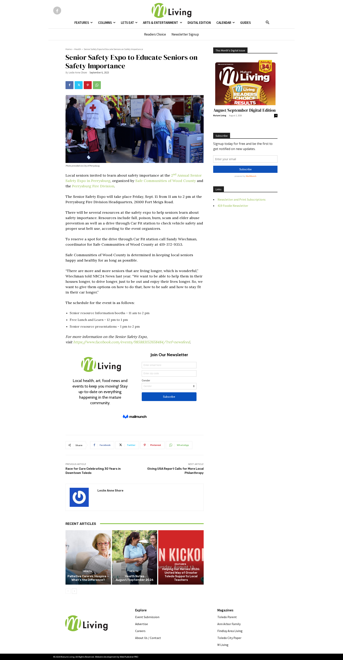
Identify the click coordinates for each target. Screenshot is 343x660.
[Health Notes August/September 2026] (134, 557)
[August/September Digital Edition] (245, 82)
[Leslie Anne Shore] (81, 497)
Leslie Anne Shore (78, 72)
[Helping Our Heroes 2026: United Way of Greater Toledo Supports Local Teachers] (181, 557)
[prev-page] (68, 591)
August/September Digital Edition (244, 110)
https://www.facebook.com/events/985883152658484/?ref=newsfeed (131, 342)
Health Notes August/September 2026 (134, 578)
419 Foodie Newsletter (233, 206)
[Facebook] (57, 10)
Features (180, 564)
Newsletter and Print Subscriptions (242, 199)
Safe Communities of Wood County (165, 180)
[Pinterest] (88, 85)
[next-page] (74, 591)
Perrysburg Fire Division (93, 186)
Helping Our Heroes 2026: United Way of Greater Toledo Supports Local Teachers (181, 574)
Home (69, 49)
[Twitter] (79, 85)
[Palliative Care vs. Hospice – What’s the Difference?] (88, 557)
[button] (268, 23)
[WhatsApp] (97, 85)
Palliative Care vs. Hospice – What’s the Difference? (88, 578)
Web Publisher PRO (129, 656)
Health (77, 49)
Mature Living (219, 115)
